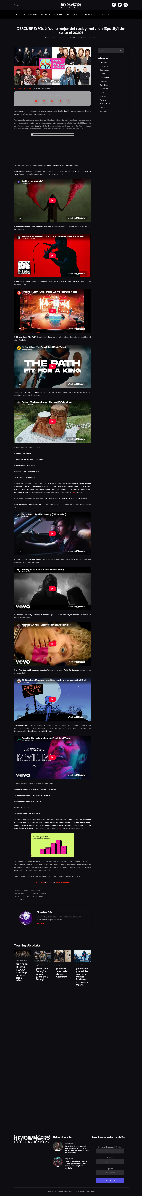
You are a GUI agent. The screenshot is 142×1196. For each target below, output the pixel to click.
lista (73, 492)
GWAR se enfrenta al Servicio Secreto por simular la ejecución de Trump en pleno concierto (75, 1165)
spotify (26, 896)
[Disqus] (30, 994)
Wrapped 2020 (21, 899)
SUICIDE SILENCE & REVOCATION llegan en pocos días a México (22, 972)
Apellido (110, 1168)
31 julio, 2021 (39, 965)
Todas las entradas (57, 38)
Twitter (57, 882)
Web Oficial (40, 882)
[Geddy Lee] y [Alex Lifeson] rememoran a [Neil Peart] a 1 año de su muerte (82, 976)
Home (47, 38)
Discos (102, 73)
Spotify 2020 (38, 896)
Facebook (50, 882)
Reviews (103, 100)
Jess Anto (48, 88)
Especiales (104, 85)
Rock (17, 896)
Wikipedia (103, 111)
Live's (102, 92)
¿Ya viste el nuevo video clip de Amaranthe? (62, 972)
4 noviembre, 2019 (21, 961)
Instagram (65, 882)
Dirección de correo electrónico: (110, 1147)
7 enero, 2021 (80, 965)
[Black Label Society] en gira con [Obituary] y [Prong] (42, 974)
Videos (102, 107)
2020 (26, 890)
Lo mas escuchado (22, 893)
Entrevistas (104, 81)
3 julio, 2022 (59, 965)
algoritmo (35, 890)
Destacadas (18, 88)
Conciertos (104, 66)
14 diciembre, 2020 (38, 88)
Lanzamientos (105, 88)
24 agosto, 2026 (69, 1143)
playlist (44, 893)
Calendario (103, 62)
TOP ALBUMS (105, 103)
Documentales (105, 77)
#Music (18, 890)
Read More (40, 924)
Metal (35, 893)
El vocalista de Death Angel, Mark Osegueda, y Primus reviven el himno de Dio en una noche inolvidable (76, 1149)
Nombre (110, 1157)
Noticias (27, 88)
